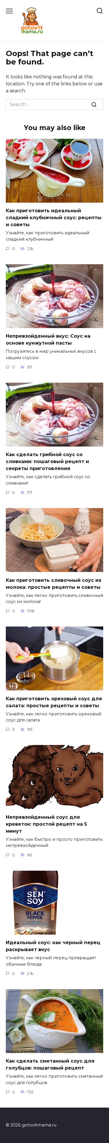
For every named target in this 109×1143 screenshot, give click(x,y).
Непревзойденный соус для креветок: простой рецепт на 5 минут (46, 824)
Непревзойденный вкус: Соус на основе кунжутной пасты (48, 339)
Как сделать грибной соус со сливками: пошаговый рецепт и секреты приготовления (47, 461)
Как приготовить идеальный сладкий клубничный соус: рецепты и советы (53, 217)
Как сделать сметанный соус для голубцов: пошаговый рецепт (50, 1064)
